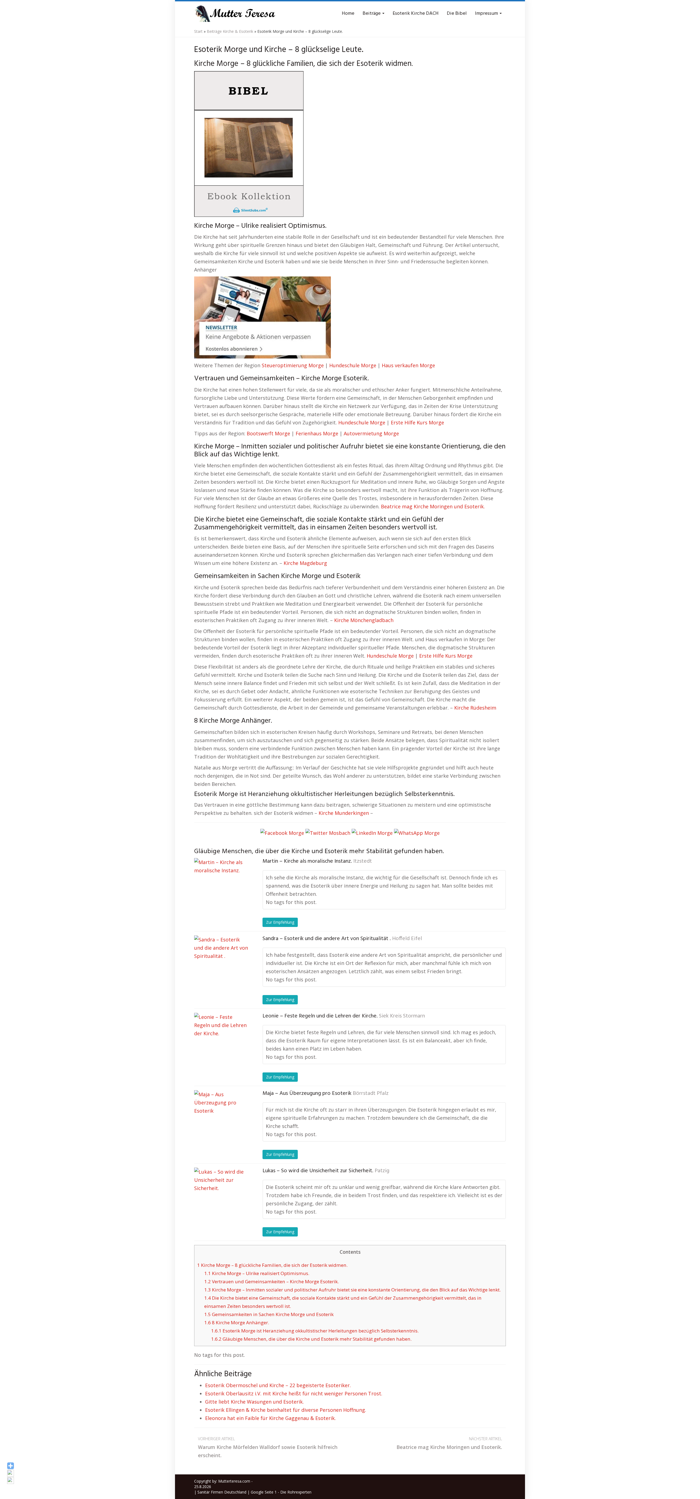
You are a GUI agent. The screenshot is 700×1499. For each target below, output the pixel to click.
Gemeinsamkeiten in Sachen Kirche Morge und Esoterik (269, 1314)
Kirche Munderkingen (344, 813)
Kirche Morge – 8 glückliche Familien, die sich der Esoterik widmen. (272, 1265)
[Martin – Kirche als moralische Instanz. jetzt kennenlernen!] (221, 885)
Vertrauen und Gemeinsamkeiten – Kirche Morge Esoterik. (271, 1281)
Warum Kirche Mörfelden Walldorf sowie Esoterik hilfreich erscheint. (267, 1447)
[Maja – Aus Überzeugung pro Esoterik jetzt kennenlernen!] (221, 1117)
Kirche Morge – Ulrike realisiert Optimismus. (256, 1273)
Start (198, 31)
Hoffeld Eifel (407, 938)
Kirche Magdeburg (305, 563)
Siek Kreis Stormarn (402, 1016)
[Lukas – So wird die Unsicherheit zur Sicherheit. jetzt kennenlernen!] (221, 1195)
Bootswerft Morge (268, 433)
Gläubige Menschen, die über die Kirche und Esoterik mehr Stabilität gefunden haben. (311, 1339)
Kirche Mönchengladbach (363, 620)
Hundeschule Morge (352, 365)
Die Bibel (457, 14)
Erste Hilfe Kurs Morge (417, 422)
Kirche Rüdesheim (475, 707)
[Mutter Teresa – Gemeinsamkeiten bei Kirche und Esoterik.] (235, 13)
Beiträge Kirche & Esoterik (230, 31)
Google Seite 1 (264, 1492)
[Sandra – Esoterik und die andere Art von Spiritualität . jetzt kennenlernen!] (221, 962)
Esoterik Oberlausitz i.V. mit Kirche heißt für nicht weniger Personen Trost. (293, 1393)
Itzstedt (362, 861)
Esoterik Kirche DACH (416, 14)
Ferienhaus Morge (317, 433)
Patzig (382, 1171)
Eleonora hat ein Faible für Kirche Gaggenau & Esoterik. (270, 1418)
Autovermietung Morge (371, 433)
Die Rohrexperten (295, 1492)
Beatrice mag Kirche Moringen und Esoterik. (433, 506)
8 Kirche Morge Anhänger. (236, 1322)
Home (348, 14)
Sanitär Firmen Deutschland (221, 1492)
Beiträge (372, 14)
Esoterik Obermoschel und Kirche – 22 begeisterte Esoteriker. (278, 1385)
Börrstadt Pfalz (371, 1093)
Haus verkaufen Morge (408, 365)
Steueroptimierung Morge (293, 365)
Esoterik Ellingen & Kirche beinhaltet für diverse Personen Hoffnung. (285, 1410)
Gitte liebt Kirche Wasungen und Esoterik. (254, 1401)
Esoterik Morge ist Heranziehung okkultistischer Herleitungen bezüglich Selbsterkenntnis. (315, 1331)
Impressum (487, 14)
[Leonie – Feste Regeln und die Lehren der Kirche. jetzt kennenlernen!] (221, 1040)
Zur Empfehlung (280, 922)
